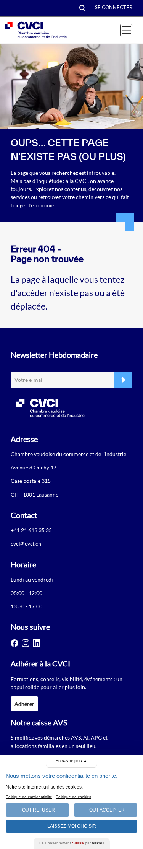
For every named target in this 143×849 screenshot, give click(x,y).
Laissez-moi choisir (71, 826)
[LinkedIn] (36, 643)
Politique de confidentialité (29, 797)
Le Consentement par (71, 843)
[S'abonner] (123, 380)
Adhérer (24, 704)
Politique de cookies (73, 797)
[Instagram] (25, 643)
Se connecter (113, 7)
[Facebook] (14, 643)
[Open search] (82, 8)
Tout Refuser (37, 810)
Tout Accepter (106, 810)
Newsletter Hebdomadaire (54, 354)
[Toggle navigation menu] (126, 30)
